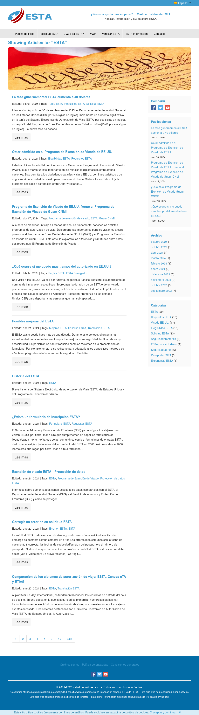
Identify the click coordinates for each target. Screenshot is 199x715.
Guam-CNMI (107, 218)
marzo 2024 (158, 258)
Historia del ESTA (25, 376)
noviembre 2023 (161, 280)
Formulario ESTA (59, 423)
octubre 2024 (159, 247)
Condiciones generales (125, 664)
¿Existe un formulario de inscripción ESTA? (46, 416)
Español (183, 3)
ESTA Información (137, 34)
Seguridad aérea (161, 350)
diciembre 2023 (160, 274)
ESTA (94, 218)
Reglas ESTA (56, 273)
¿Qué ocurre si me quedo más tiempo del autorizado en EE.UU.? (62, 266)
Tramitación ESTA (99, 328)
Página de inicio (24, 34)
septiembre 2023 (161, 290)
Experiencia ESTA (162, 360)
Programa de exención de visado (69, 218)
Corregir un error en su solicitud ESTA (42, 521)
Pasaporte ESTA (161, 355)
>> (59, 639)
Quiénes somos (69, 664)
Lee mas (21, 137)
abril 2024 (157, 252)
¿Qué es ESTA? (74, 34)
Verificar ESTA (111, 34)
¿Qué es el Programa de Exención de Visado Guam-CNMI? (168, 191)
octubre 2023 (159, 285)
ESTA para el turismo (164, 344)
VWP (93, 34)
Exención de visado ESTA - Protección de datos (48, 471)
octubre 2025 (159, 242)
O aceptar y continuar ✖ (165, 712)
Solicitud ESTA (49, 34)
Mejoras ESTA (58, 328)
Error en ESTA (58, 528)
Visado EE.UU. (160, 322)
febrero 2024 (159, 263)
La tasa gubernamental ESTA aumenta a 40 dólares (51, 96)
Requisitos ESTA (74, 104)
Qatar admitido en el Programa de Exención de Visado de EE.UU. (62, 151)
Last (69, 639)
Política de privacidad (95, 664)
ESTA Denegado (76, 273)
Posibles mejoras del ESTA (33, 321)
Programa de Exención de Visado (78, 478)
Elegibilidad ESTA (59, 158)
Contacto (159, 34)
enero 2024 (158, 269)
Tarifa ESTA (55, 104)
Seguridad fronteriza (163, 339)
